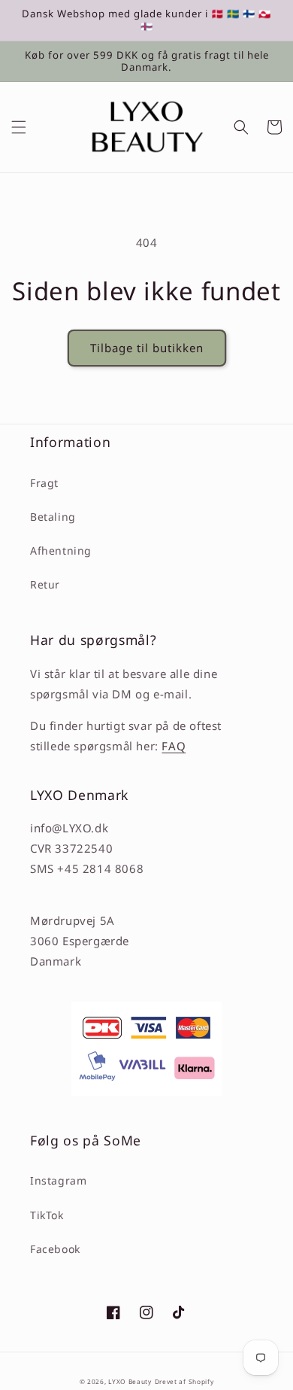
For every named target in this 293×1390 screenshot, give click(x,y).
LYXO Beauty (130, 1381)
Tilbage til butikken (147, 347)
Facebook (55, 1249)
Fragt (44, 483)
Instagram (58, 1180)
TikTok (47, 1215)
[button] (18, 127)
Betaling (53, 516)
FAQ (174, 745)
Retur (45, 584)
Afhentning (61, 550)
